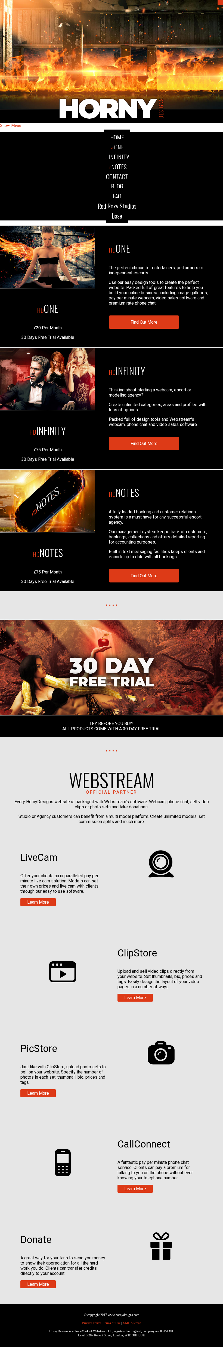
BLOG (117, 186)
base (117, 215)
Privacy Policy (91, 1323)
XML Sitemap (132, 1323)
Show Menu (10, 125)
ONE (117, 147)
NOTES (117, 166)
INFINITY (117, 157)
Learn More (38, 902)
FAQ (117, 196)
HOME (117, 137)
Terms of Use (111, 1323)
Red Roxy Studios (117, 206)
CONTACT (117, 176)
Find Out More (144, 322)
